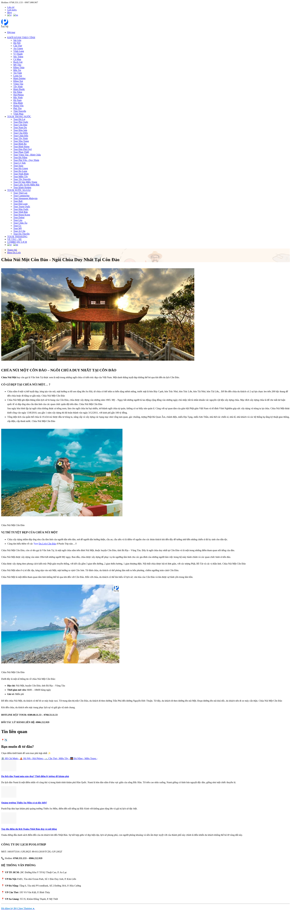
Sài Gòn (17, 40)
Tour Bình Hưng (21, 146)
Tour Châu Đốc (20, 135)
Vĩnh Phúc (18, 114)
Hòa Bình (18, 103)
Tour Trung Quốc (21, 206)
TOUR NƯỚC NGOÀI (18, 190)
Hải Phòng (18, 94)
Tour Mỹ (17, 228)
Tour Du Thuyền (21, 233)
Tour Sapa (18, 165)
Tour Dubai (18, 217)
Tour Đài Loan (20, 204)
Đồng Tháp (18, 67)
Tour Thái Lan (20, 193)
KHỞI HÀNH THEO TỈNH (21, 37)
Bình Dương (19, 78)
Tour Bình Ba (20, 144)
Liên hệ (10, 7)
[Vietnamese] (9, 15)
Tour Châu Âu (20, 223)
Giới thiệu (12, 10)
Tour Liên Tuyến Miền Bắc (26, 184)
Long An (17, 75)
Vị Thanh (18, 54)
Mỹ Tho (17, 64)
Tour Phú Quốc (20, 122)
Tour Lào (17, 220)
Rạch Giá (17, 62)
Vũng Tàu (18, 84)
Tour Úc (17, 225)
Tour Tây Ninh (20, 138)
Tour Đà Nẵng (20, 157)
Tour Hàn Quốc (20, 209)
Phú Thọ (17, 108)
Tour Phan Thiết (21, 152)
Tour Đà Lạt (19, 119)
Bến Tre (17, 70)
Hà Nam (17, 100)
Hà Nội (16, 43)
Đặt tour (11, 32)
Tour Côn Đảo (20, 124)
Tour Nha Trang (21, 141)
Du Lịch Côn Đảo (47, 543)
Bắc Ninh (18, 97)
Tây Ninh (18, 86)
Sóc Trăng (18, 56)
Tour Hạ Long (20, 171)
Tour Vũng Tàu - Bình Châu (27, 154)
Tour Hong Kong (21, 214)
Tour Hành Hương (22, 187)
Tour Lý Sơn (19, 163)
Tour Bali (17, 201)
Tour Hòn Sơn (20, 130)
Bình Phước (19, 89)
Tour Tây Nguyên (22, 179)
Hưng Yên (18, 105)
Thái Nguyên (19, 111)
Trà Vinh (17, 73)
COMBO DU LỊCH (17, 242)
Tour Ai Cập (19, 231)
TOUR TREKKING (17, 236)
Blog (9, 12)
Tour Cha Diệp (20, 133)
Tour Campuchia (21, 195)
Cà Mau (17, 59)
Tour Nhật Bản (20, 212)
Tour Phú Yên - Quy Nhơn (26, 160)
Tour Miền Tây (20, 176)
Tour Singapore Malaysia (25, 198)
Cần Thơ (17, 45)
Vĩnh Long (18, 51)
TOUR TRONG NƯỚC (19, 116)
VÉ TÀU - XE (14, 239)
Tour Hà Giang (20, 168)
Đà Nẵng (17, 92)
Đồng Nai (18, 81)
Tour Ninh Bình (21, 174)
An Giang (18, 48)
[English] (15, 15)
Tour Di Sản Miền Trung (25, 182)
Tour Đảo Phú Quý (22, 149)
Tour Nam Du (20, 127)
